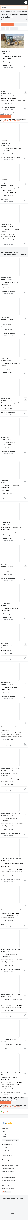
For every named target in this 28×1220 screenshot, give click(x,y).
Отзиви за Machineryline (8, 1171)
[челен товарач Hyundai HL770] (14, 306)
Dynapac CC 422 (6, 603)
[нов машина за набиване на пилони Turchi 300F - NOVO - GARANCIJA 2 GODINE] (14, 894)
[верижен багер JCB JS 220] (14, 470)
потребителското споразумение (8, 121)
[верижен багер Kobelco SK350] (14, 511)
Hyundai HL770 (5, 317)
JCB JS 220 (4, 481)
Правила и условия (7, 1163)
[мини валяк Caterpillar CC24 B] (14, 214)
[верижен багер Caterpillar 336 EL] (14, 172)
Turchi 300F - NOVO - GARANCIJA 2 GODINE (14, 905)
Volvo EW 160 (5, 358)
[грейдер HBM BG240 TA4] (14, 672)
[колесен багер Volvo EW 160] (14, 348)
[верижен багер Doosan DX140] (14, 387)
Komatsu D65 (5, 437)
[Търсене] (25, 7)
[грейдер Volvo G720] (14, 632)
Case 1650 (4, 564)
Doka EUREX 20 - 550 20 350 (9, 1039)
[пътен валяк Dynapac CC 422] (14, 593)
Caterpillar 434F (5, 51)
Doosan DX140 (5, 398)
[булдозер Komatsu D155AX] (14, 267)
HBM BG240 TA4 (6, 682)
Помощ (4, 1134)
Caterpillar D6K (5, 91)
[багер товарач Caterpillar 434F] (14, 41)
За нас (3, 1131)
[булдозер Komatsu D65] (14, 427)
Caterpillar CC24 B (6, 224)
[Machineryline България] (10, 2)
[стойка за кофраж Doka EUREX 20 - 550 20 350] (14, 1029)
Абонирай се (5, 117)
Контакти (4, 1136)
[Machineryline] (2, 11)
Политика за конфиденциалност (10, 1165)
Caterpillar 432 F (6, 143)
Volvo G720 (4, 643)
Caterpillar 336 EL (6, 183)
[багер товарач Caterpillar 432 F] (14, 133)
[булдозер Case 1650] (14, 553)
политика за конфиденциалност (12, 120)
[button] (25, 2)
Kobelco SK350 (5, 522)
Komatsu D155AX (6, 277)
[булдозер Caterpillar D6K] (14, 80)
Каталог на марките (7, 1173)
